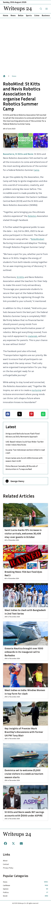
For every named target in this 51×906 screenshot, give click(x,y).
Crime (36, 15)
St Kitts (20, 277)
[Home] (4, 76)
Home (5, 15)
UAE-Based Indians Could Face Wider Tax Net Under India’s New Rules (25, 443)
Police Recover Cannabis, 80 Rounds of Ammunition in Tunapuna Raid (22, 467)
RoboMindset (37, 239)
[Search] (41, 9)
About (5, 860)
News (13, 15)
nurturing (36, 390)
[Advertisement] (25, 45)
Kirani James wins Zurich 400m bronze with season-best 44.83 (24, 459)
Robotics (32, 216)
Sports (29, 15)
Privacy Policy (8, 868)
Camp (36, 170)
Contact (6, 864)
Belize (20, 15)
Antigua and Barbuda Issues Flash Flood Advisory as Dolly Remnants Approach (23, 435)
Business (46, 15)
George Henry (17, 481)
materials (32, 336)
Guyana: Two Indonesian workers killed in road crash (25, 451)
